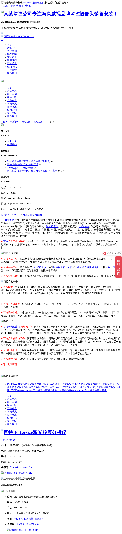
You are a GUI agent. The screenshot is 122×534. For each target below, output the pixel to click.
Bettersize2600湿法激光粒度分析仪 (89, 390)
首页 (9, 44)
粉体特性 (84, 226)
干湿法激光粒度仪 (69, 384)
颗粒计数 (113, 267)
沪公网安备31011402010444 (18, 473)
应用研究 (12, 66)
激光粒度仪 (52, 226)
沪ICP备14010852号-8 (21, 467)
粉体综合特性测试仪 (87, 267)
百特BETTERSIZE (10, 214)
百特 (5, 241)
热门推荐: (12, 384)
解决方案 (12, 54)
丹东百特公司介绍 (32, 214)
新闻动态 (12, 60)
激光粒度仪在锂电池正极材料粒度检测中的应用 (32, 170)
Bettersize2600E (52, 384)
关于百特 (12, 69)
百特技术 (12, 63)
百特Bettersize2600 (23, 390)
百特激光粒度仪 (11, 326)
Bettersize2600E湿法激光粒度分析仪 (70, 387)
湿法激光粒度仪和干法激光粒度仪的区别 (28, 161)
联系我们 (12, 73)
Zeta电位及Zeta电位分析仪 (21, 167)
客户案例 (12, 51)
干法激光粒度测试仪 (43, 390)
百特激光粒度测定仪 (100, 387)
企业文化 (12, 141)
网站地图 (16, 5)
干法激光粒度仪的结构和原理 (22, 164)
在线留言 (6, 5)
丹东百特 (9, 220)
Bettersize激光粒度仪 (33, 2)
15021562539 (8, 440)
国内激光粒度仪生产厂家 (39, 387)
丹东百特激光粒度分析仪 (31, 384)
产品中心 (12, 48)
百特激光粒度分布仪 (89, 384)
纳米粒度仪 (40, 267)
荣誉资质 (12, 57)
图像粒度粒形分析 (62, 267)
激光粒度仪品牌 (62, 390)
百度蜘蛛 (26, 5)
